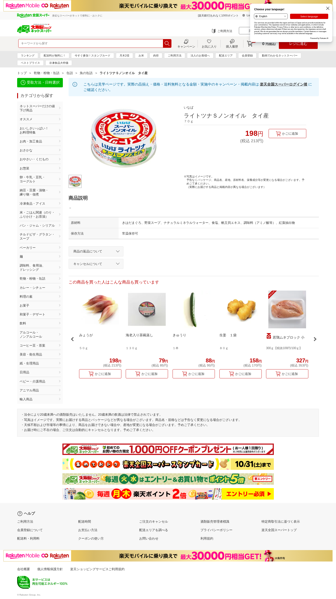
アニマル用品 (29, 390)
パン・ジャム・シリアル (37, 225)
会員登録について (30, 530)
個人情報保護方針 (50, 569)
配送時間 (84, 521)
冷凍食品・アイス (32, 203)
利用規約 (206, 538)
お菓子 (24, 305)
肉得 (156, 55)
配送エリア (226, 55)
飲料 (23, 323)
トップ (22, 73)
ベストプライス (30, 62)
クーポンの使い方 (91, 538)
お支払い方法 (87, 530)
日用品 (24, 372)
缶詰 (70, 73)
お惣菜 (24, 168)
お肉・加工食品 (31, 141)
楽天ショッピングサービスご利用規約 (97, 569)
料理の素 (26, 296)
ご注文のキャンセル (153, 521)
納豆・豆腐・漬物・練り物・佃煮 (34, 192)
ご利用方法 (224, 30)
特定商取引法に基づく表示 (280, 521)
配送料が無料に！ (55, 55)
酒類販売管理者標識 (214, 521)
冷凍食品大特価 (58, 62)
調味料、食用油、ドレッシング (32, 267)
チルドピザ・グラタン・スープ (37, 236)
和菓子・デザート (32, 314)
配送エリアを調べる (153, 530)
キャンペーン (186, 46)
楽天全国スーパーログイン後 (283, 84)
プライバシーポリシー (216, 530)
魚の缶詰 (86, 73)
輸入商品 (26, 399)
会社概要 (23, 569)
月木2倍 (124, 55)
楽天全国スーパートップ (279, 530)
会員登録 (247, 55)
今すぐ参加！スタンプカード (92, 55)
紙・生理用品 (29, 363)
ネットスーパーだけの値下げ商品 (37, 108)
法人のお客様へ (200, 55)
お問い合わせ (148, 538)
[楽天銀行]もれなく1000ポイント (218, 15)
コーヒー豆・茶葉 (32, 345)
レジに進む (298, 43)
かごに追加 (290, 133)
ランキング (28, 55)
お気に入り (209, 46)
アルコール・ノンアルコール (31, 334)
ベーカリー (28, 247)
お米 (141, 55)
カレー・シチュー (32, 287)
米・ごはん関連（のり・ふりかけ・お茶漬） (37, 214)
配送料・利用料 (28, 538)
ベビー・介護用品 (32, 381)
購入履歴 (232, 46)
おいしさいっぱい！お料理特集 (34, 130)
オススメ (26, 119)
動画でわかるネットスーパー (280, 55)
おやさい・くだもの (34, 159)
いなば (188, 107)
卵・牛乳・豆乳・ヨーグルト (32, 179)
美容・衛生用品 (31, 354)
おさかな (26, 150)
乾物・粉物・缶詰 (46, 73)
